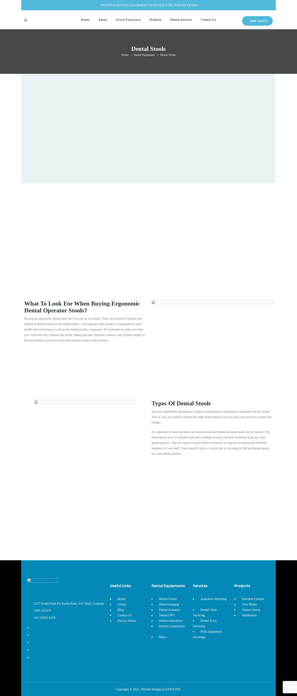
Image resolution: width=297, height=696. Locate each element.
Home (125, 54)
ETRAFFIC (173, 689)
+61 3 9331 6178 (44, 617)
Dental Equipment (144, 54)
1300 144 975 (258, 21)
